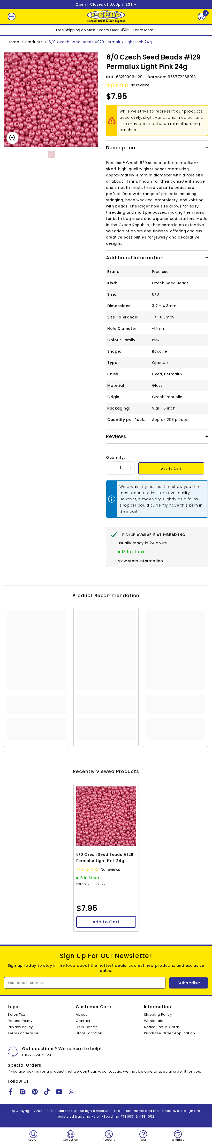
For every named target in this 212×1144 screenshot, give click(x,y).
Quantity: (115, 457)
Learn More (143, 30)
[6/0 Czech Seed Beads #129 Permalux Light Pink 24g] (106, 816)
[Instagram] (23, 1092)
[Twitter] (71, 1092)
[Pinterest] (35, 1092)
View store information (140, 560)
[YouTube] (59, 1092)
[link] (36, 707)
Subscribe (188, 983)
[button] (117, 85)
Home (13, 41)
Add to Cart (171, 468)
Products (34, 41)
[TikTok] (47, 1092)
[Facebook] (10, 1092)
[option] (51, 99)
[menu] (11, 16)
